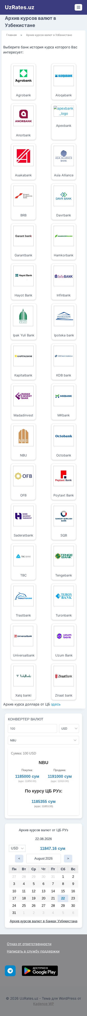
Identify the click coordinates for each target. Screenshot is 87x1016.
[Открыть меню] (78, 7)
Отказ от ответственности (29, 944)
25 (24, 906)
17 (14, 898)
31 (53, 877)
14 (53, 891)
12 (33, 891)
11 (23, 891)
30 (43, 877)
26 (33, 906)
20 (43, 898)
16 (73, 891)
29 (33, 877)
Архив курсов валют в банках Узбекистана (43, 921)
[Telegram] (10, 970)
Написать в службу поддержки (33, 951)
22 (63, 898)
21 (53, 898)
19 (33, 898)
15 (63, 891)
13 (43, 891)
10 (14, 891)
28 (24, 877)
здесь (55, 704)
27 (14, 877)
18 (24, 898)
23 (73, 898)
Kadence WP (43, 1004)
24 (14, 906)
